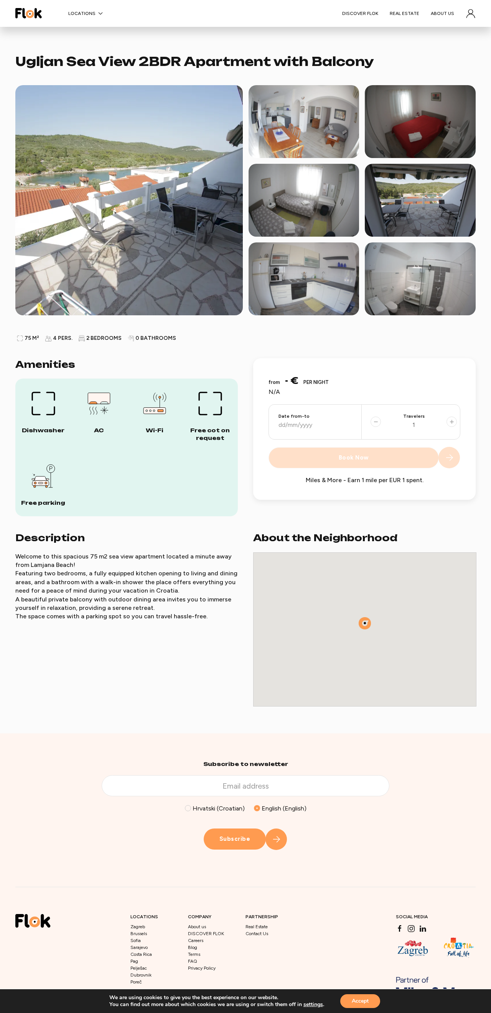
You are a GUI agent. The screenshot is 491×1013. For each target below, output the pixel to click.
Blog (192, 947)
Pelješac (138, 968)
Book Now (354, 457)
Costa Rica (141, 954)
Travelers (414, 416)
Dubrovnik (141, 975)
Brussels (138, 933)
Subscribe (234, 838)
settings (313, 1004)
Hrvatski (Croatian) (218, 808)
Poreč (136, 982)
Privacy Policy (202, 968)
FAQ (192, 961)
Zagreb (137, 926)
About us (442, 13)
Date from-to (294, 416)
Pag (134, 961)
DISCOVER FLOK (360, 13)
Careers (195, 940)
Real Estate (404, 13)
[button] (471, 13)
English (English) (283, 808)
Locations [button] (82, 13)
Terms (194, 954)
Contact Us (257, 933)
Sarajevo (139, 947)
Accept (360, 1001)
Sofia (135, 940)
